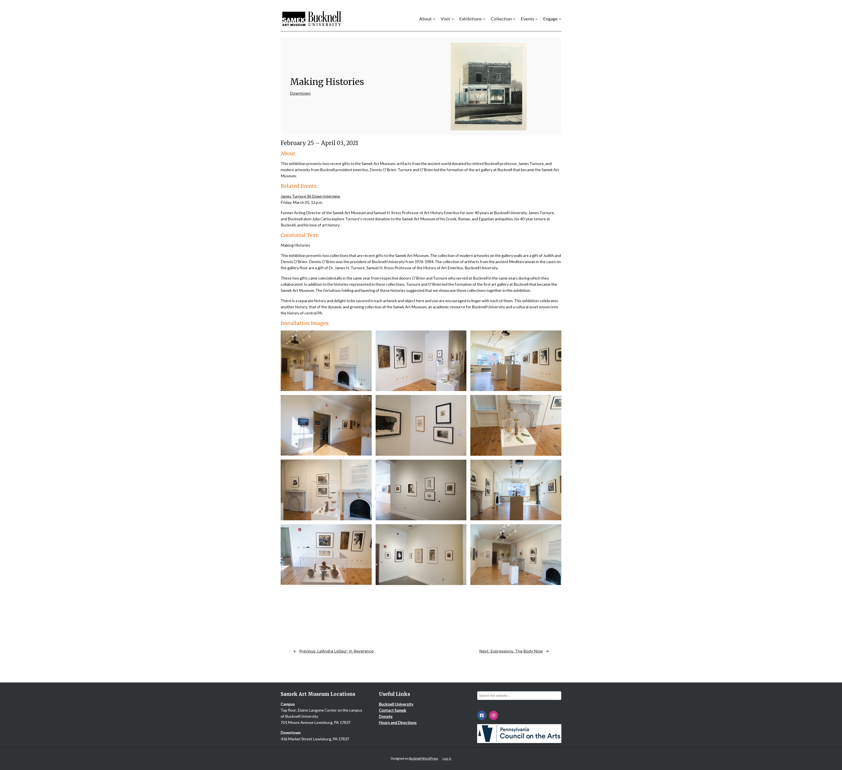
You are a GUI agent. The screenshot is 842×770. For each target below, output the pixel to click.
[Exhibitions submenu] (484, 18)
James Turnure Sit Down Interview (310, 196)
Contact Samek (392, 710)
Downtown (300, 93)
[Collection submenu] (514, 18)
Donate (385, 716)
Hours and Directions (398, 722)
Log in (446, 758)
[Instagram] (493, 715)
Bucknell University (396, 704)
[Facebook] (481, 715)
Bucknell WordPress (423, 758)
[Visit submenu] (452, 18)
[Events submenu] (536, 18)
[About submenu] (434, 18)
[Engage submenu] (560, 18)
